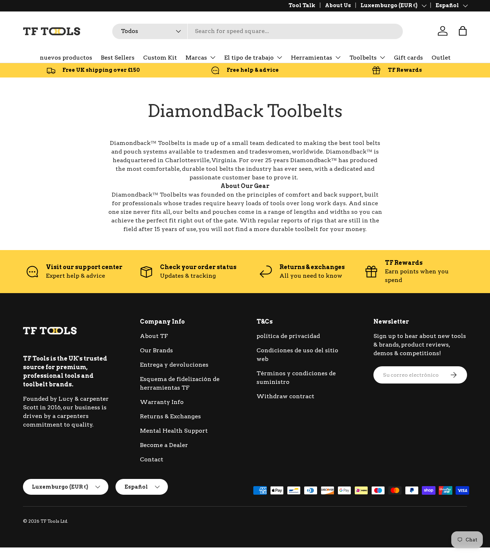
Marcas (196, 57)
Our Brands (156, 350)
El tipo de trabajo (249, 57)
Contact (151, 459)
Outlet (441, 57)
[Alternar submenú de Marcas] (212, 57)
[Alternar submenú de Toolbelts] (382, 57)
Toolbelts (363, 57)
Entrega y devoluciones (174, 364)
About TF (154, 336)
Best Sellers (118, 57)
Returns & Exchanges (170, 416)
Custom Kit (160, 57)
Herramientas (311, 57)
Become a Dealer (164, 445)
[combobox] (257, 31)
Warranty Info (162, 402)
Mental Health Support (174, 430)
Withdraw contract (285, 396)
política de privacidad (288, 336)
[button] (463, 31)
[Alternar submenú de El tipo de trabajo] (279, 57)
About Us (338, 5)
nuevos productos (66, 57)
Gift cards (408, 57)
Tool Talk (301, 5)
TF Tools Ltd (54, 521)
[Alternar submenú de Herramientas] (338, 57)
